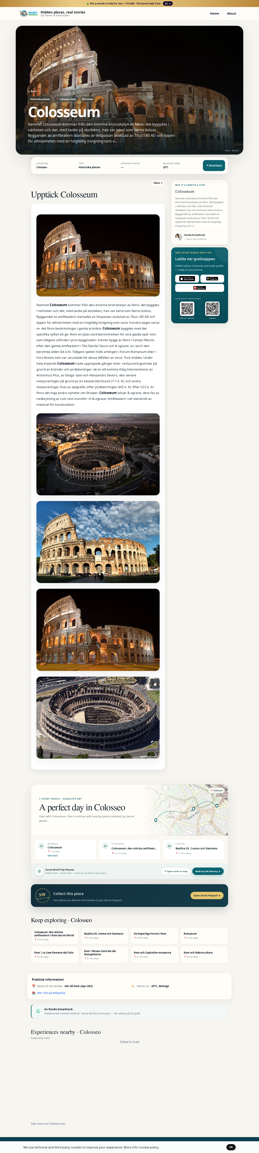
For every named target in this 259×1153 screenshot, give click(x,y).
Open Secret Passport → (207, 895)
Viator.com (57, 1124)
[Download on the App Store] (187, 279)
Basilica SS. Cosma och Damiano (196, 848)
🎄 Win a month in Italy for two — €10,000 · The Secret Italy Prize (128, 3)
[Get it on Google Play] (212, 279)
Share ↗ (158, 183)
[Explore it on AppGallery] (199, 288)
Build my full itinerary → (208, 871)
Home (214, 13)
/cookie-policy (148, 1147)
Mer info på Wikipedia (51, 993)
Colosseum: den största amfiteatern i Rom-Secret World (148, 848)
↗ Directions (214, 165)
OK (231, 1147)
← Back (32, 91)
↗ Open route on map (176, 871)
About (231, 13)
